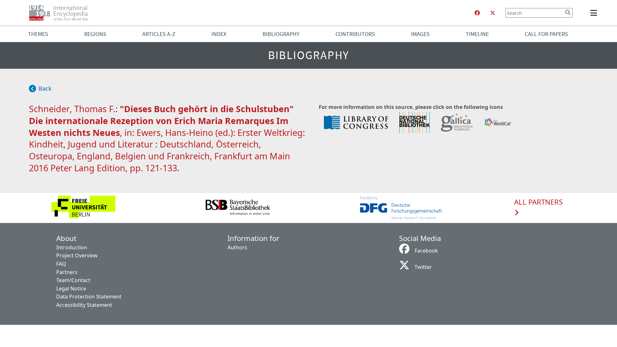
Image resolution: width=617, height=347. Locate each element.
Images (420, 34)
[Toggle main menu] (595, 13)
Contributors (355, 34)
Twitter (423, 267)
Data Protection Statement (88, 296)
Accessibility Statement (84, 304)
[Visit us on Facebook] (477, 13)
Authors (237, 247)
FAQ (61, 263)
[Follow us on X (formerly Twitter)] (492, 13)
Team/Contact (73, 280)
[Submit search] (568, 12)
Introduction (71, 247)
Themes (38, 34)
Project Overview (77, 255)
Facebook (426, 250)
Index (218, 34)
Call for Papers (546, 34)
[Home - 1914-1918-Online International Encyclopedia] (61, 13)
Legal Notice (71, 288)
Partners (66, 272)
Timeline (477, 34)
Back (45, 88)
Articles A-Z (158, 34)
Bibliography (281, 34)
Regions (95, 34)
